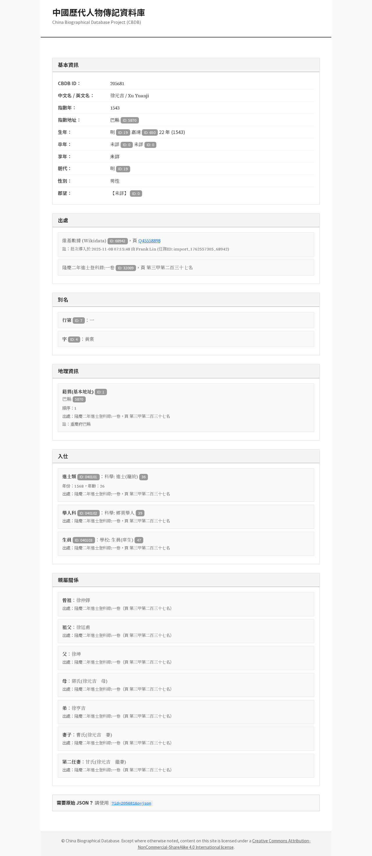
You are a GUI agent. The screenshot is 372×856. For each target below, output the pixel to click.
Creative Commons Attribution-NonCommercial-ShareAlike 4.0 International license (224, 844)
